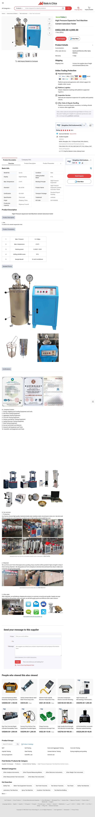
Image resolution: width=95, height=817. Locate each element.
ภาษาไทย (88, 804)
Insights (51, 802)
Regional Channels (75, 800)
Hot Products (7, 800)
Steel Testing (28, 751)
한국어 (73, 804)
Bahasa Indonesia (53, 805)
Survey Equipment (7, 755)
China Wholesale (45, 800)
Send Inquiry (61, 39)
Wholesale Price (56, 800)
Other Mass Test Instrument (36, 777)
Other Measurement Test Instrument (13, 777)
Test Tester (70, 786)
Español (21, 804)
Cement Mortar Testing (54, 751)
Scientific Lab (28, 755)
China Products (17, 800)
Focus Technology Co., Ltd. (35, 809)
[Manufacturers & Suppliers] (47, 3)
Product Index (85, 800)
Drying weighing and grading (78, 751)
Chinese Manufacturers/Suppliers (31, 800)
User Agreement (58, 809)
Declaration (67, 809)
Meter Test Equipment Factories (23, 786)
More (3, 793)
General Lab (51, 755)
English (15, 804)
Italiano (49, 804)
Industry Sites (65, 800)
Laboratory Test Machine (10, 790)
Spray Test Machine (27, 790)
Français (34, 804)
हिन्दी (83, 804)
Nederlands (62, 804)
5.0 (74, 163)
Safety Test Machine (83, 786)
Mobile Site (44, 802)
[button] (57, 163)
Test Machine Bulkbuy (60, 790)
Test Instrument (23, 13)
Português (27, 804)
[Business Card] (91, 168)
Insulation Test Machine (43, 790)
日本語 (78, 804)
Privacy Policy (75, 809)
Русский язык (41, 804)
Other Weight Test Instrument (74, 772)
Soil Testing (28, 748)
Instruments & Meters (12, 13)
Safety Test (6, 786)
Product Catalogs (28, 744)
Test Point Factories (41, 786)
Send (17, 662)
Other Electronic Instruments (54, 772)
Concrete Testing (75, 748)
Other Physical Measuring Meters (32, 772)
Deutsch (55, 804)
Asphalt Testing (6, 751)
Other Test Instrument (34, 13)
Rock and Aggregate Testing (56, 748)
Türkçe (38, 805)
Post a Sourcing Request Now (24, 665)
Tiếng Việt (44, 805)
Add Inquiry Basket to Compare (28, 61)
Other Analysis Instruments (11, 772)
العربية (68, 804)
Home (3, 13)
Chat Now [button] (75, 39)
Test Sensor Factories (57, 786)
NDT (3, 748)
